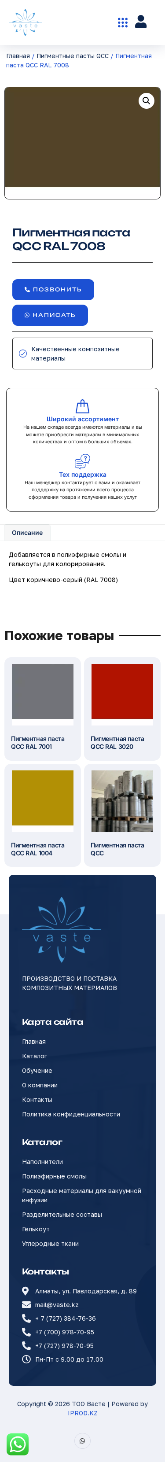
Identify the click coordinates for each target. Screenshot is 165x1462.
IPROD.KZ (83, 1413)
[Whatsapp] (82, 1441)
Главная (18, 55)
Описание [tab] (27, 532)
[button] (146, 101)
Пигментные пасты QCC (73, 55)
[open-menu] (122, 22)
